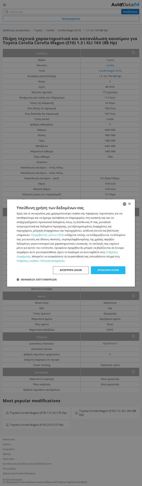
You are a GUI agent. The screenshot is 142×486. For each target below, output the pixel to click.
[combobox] (124, 204)
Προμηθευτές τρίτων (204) (47, 235)
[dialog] (71, 243)
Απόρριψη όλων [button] (71, 270)
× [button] (129, 204)
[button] (37, 280)
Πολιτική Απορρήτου (52, 260)
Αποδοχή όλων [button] (108, 270)
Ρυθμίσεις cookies (27, 260)
